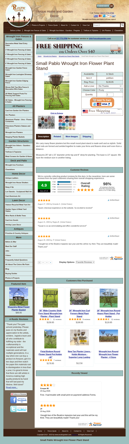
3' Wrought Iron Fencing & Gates (18, 50)
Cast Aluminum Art (12, 196)
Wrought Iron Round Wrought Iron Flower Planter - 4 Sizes (108, 354)
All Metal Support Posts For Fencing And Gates (16, 94)
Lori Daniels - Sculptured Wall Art (18, 192)
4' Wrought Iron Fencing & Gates (18, 54)
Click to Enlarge (57, 113)
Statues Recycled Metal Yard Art (17, 205)
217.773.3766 (61, 38)
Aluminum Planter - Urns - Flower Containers (18, 120)
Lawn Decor (18, 200)
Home (39, 56)
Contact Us (75, 25)
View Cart (86, 25)
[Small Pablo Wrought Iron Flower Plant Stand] (46, 122)
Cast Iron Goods (11, 220)
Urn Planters (106, 30)
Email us (75, 435)
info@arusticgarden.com (100, 38)
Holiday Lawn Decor (13, 225)
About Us (64, 25)
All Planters (18, 106)
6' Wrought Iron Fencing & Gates (18, 63)
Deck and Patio (19, 160)
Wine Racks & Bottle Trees (15, 216)
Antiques (19, 229)
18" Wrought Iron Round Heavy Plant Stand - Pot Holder (108, 313)
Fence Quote (53, 25)
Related (57, 136)
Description (43, 136)
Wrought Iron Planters (14, 132)
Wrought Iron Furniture (14, 165)
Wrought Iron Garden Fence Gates (16, 69)
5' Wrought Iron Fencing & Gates (18, 59)
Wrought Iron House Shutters (16, 183)
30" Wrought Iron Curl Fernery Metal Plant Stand (79, 313)
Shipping (87, 136)
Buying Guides (11, 273)
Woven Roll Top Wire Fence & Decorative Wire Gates (17, 88)
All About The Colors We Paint (17, 264)
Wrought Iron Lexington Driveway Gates (18, 75)
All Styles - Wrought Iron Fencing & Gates (18, 101)
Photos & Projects (38, 25)
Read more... (12, 387)
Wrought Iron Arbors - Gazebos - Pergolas (65, 30)
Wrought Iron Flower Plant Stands (69, 56)
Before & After (15, 30)
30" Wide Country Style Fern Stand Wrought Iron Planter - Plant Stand (50, 313)
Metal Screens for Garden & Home (18, 156)
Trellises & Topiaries (91, 30)
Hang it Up (9, 187)
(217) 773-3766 (107, 13)
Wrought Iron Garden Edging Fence (16, 82)
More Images (72, 136)
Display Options (66, 262)
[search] (106, 25)
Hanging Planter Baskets (15, 137)
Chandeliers (119, 30)
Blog (7, 269)
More (18, 237)
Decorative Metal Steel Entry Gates (16, 44)
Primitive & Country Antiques (16, 233)
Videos (8, 255)
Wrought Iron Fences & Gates (35, 30)
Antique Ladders (11, 178)
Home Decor (18, 173)
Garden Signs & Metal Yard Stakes (15, 210)
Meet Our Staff (11, 246)
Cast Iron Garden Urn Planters (17, 110)
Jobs (7, 251)
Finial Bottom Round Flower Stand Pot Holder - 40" (50, 354)
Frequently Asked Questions (16, 260)
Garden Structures (19, 141)
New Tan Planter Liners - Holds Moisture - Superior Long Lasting (79, 354)
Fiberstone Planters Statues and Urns (17, 127)
